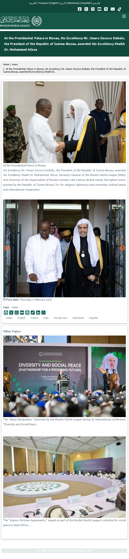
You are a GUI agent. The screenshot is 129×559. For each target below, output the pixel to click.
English (54, 3)
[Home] (21, 21)
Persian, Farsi (60, 318)
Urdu (46, 318)
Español (86, 3)
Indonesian (73, 3)
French (34, 318)
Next (122, 248)
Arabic (9, 318)
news (15, 307)
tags (6, 307)
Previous (6, 248)
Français (43, 3)
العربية (32, 3)
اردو (63, 3)
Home (6, 64)
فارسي (96, 3)
